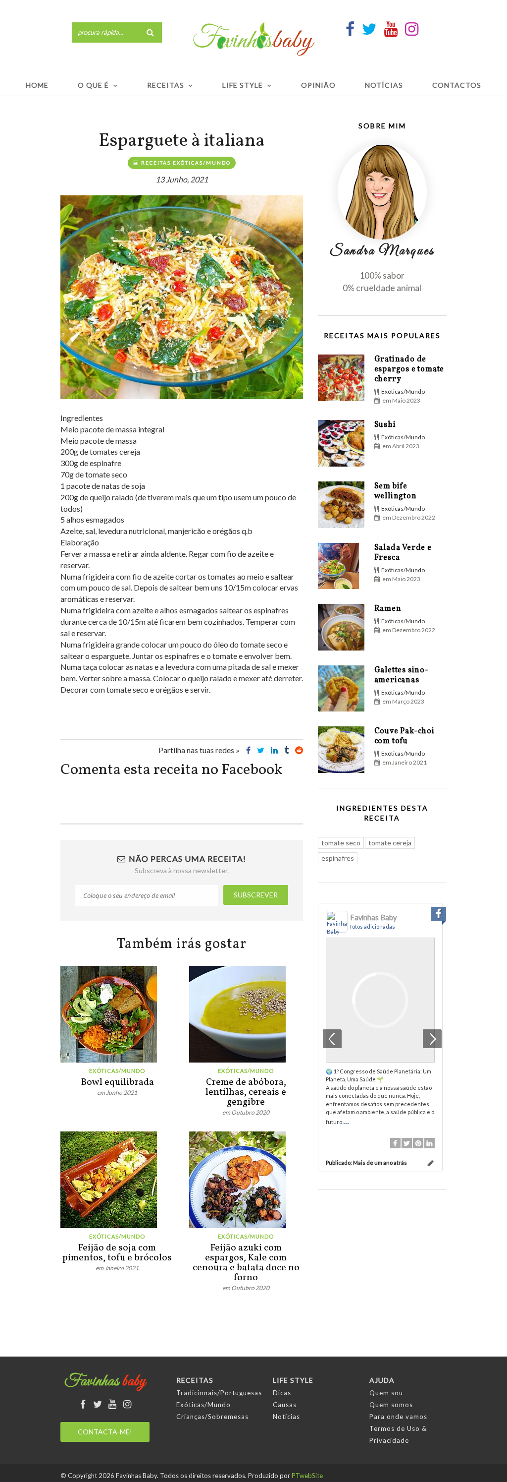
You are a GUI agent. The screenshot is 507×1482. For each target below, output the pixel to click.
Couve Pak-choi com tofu (404, 736)
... (346, 1120)
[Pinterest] (418, 1143)
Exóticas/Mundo (117, 1070)
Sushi (385, 424)
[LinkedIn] (429, 1143)
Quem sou (386, 1393)
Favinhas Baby (373, 917)
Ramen (388, 608)
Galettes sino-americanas (401, 675)
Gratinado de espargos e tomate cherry (409, 369)
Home (37, 85)
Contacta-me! (105, 1431)
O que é (93, 85)
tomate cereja (389, 842)
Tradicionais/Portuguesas (219, 1393)
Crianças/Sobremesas (212, 1417)
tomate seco (340, 842)
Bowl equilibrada (117, 1082)
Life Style (242, 85)
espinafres (337, 858)
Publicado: (366, 1162)
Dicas (282, 1393)
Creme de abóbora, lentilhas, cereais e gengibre (245, 1092)
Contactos (456, 85)
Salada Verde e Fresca (403, 552)
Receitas (165, 85)
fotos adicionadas (372, 926)
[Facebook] (395, 1143)
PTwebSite (307, 1476)
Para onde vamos (398, 1417)
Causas (285, 1405)
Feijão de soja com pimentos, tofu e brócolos (117, 1253)
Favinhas (105, 1382)
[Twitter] (407, 1143)
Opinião (318, 85)
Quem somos (391, 1405)
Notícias (384, 85)
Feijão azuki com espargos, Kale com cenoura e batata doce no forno (246, 1263)
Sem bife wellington (395, 491)
